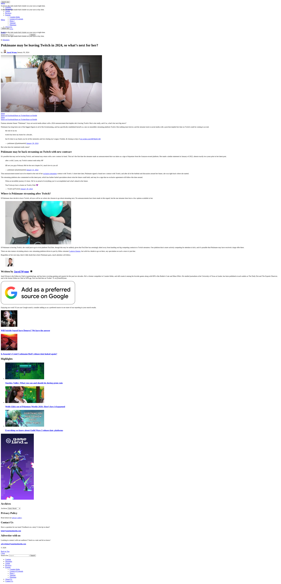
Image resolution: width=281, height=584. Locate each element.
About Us (8, 27)
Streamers (8, 9)
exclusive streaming (50, 174)
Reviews (8, 13)
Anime (7, 11)
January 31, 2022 (32, 170)
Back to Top (5, 551)
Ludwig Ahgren (74, 251)
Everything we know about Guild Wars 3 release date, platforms (34, 430)
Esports (7, 15)
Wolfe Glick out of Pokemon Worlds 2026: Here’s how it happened (35, 406)
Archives (4, 508)
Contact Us (9, 581)
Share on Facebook (7, 115)
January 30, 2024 (32, 143)
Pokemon (13, 577)
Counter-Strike (15, 17)
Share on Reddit (31, 115)
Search (33, 35)
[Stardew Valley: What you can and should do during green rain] (142, 371)
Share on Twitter (20, 115)
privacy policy (17, 518)
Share (3, 113)
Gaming (8, 7)
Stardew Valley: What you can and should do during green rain (34, 383)
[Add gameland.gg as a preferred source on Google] (38, 304)
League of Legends (16, 19)
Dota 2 (12, 21)
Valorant (12, 575)
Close (3, 553)
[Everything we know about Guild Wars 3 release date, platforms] (142, 418)
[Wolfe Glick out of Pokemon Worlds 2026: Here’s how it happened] (142, 394)
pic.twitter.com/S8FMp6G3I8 (90, 139)
